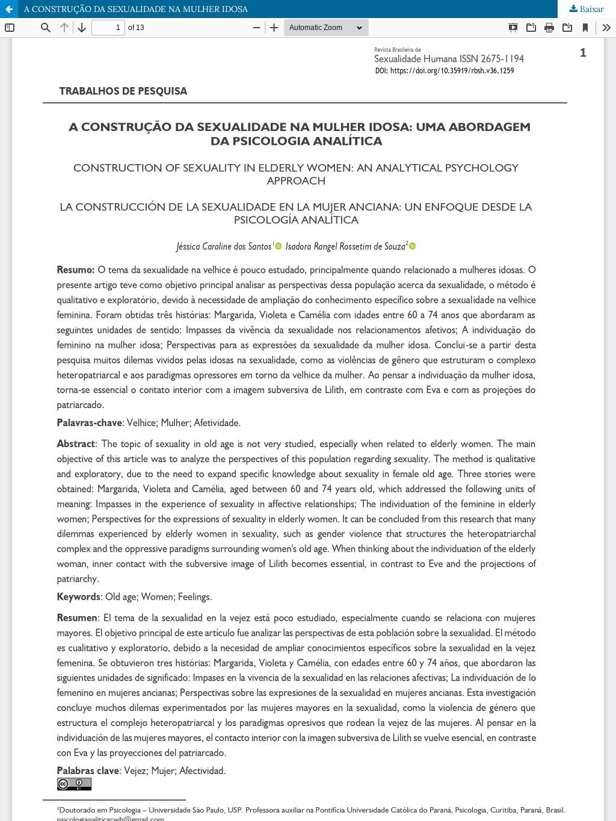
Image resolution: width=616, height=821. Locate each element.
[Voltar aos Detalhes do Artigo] (9, 9)
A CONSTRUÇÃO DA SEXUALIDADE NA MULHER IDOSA (136, 9)
